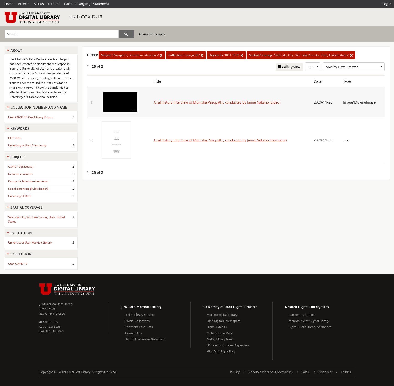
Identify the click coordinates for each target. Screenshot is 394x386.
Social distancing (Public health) (28, 189)
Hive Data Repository (221, 351)
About (16, 50)
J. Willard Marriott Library (56, 304)
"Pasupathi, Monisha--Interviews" (130, 55)
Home (9, 4)
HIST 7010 (14, 138)
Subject (17, 157)
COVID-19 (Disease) (20, 166)
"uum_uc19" (184, 55)
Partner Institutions (302, 315)
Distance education (20, 174)
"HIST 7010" (225, 55)
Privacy (235, 372)
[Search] (126, 34)
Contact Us (50, 322)
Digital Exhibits (217, 327)
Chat (56, 4)
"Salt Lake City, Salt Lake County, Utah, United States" (299, 55)
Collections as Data (219, 333)
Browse (23, 4)
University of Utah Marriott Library (30, 242)
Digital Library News (220, 339)
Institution (21, 233)
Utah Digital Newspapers (223, 321)
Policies (346, 372)
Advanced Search (151, 34)
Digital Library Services (140, 315)
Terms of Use (133, 333)
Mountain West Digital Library (309, 321)
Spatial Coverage (26, 207)
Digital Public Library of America (310, 327)
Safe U (306, 372)
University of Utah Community (27, 145)
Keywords (19, 128)
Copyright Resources (139, 327)
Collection (21, 254)
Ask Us (39, 4)
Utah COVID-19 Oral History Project (30, 117)
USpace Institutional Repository (228, 345)
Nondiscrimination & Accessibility (270, 372)
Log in (387, 4)
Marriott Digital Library (222, 315)
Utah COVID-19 (85, 16)
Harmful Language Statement (86, 4)
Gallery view (290, 67)
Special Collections (137, 321)
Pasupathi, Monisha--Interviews (28, 181)
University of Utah (19, 196)
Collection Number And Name (38, 107)
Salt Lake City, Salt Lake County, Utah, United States (36, 219)
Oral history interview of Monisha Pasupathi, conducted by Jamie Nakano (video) (217, 102)
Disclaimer (325, 372)
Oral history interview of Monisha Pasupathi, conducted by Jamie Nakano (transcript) (220, 140)
